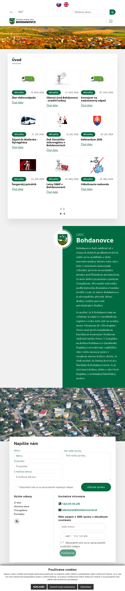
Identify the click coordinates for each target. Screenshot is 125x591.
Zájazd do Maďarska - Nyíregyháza (25, 141)
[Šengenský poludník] (28, 165)
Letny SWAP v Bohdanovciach (55, 186)
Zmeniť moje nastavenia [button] (62, 586)
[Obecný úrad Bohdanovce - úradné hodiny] (62, 78)
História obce (21, 506)
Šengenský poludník (24, 184)
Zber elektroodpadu (24, 97)
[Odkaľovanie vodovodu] (97, 165)
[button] (60, 213)
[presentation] (61, 208)
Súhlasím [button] (38, 586)
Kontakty (19, 514)
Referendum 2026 (91, 139)
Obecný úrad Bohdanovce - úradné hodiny (62, 99)
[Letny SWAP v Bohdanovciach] (62, 165)
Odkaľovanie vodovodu (95, 184)
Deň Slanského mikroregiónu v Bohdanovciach (55, 142)
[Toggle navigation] (111, 21)
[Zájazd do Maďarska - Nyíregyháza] (28, 120)
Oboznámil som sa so (45, 487)
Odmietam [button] (85, 586)
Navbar (15, 21)
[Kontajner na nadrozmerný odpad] (97, 78)
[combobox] (66, 536)
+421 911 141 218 (71, 504)
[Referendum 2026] (97, 120)
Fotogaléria (20, 510)
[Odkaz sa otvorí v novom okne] (17, 521)
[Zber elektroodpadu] (28, 78)
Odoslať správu (96, 487)
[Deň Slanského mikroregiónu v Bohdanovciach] (62, 120)
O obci (17, 502)
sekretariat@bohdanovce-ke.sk (79, 510)
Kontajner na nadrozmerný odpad (93, 99)
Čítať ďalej (17, 102)
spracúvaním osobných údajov (57, 487)
